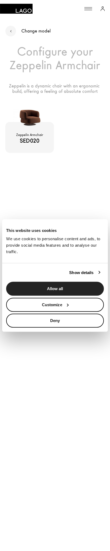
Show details (81, 272)
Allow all (55, 288)
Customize (52, 304)
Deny (55, 320)
